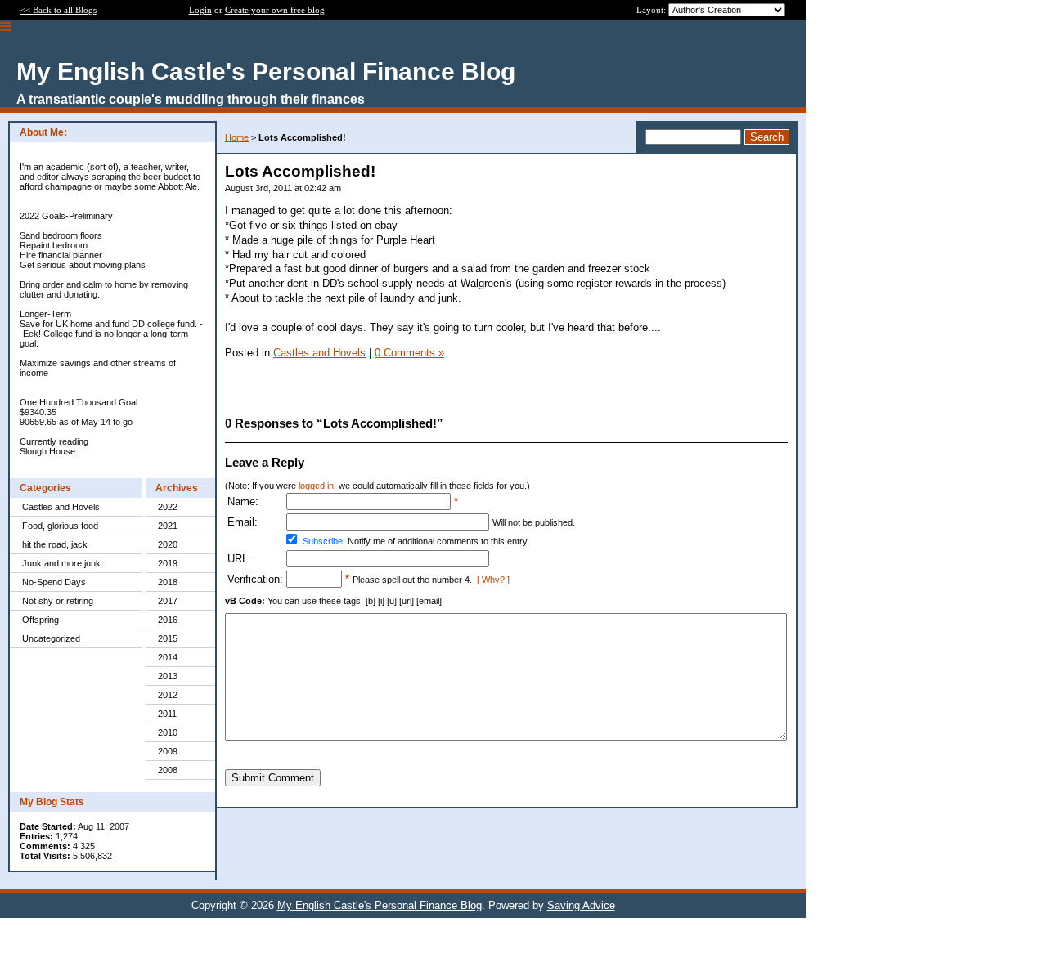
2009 (167, 751)
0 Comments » (409, 353)
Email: (242, 522)
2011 (167, 714)
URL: (239, 559)
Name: (242, 501)
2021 (167, 526)
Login (200, 10)
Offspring (40, 620)
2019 (167, 563)
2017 (167, 601)
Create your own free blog (275, 10)
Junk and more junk (61, 563)
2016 (167, 620)
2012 (167, 695)
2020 (167, 544)
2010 (167, 732)
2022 (167, 507)
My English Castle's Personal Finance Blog (379, 905)
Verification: (255, 579)
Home (237, 137)
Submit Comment (272, 778)
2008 (167, 770)
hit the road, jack (55, 544)
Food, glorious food (60, 526)
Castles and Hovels (61, 507)
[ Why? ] (493, 579)
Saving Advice (581, 905)
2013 (167, 676)
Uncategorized (51, 638)
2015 (167, 638)
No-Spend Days (54, 582)
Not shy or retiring (57, 601)
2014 (167, 657)
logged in (316, 485)
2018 (167, 582)
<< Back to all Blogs (58, 10)
